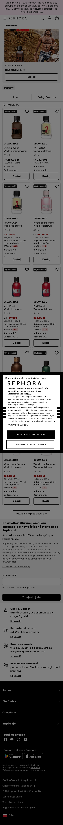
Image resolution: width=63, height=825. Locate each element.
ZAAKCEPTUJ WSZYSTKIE (31, 434)
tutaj (29, 394)
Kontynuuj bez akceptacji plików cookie (26, 378)
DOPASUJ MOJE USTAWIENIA (30, 444)
